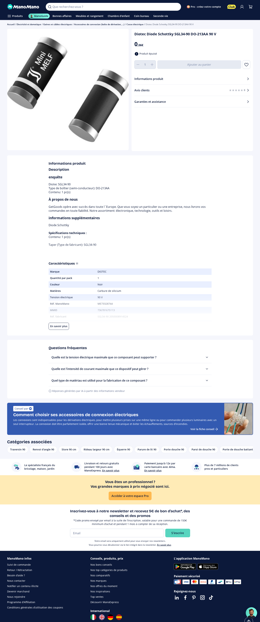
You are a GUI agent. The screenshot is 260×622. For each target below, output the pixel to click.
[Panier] (250, 7)
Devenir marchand (18, 591)
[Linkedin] (177, 597)
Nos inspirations (100, 591)
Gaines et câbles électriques (57, 24)
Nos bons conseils (101, 564)
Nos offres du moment (103, 586)
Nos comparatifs (100, 575)
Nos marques (98, 580)
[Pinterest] (194, 597)
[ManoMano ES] (119, 617)
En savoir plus (164, 544)
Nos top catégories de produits (108, 570)
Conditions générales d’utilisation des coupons (35, 607)
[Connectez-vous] (242, 7)
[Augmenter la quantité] (152, 64)
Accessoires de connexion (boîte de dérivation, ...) (99, 24)
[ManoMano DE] (110, 617)
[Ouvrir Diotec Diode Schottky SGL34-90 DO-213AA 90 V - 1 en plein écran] (68, 89)
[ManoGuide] (251, 613)
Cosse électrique (135, 24)
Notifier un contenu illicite (22, 586)
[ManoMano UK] (102, 617)
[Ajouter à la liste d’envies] (246, 64)
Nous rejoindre (16, 596)
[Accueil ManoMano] (24, 7)
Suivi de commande (19, 564)
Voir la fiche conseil (202, 429)
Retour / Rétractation (19, 570)
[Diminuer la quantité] (138, 64)
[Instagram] (202, 597)
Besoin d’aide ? (16, 575)
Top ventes (96, 596)
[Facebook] (185, 597)
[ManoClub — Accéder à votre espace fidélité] (231, 7)
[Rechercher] (49, 6)
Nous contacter (16, 580)
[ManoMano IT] (93, 617)
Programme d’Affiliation (21, 602)
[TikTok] (211, 597)
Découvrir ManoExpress (104, 602)
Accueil (10, 24)
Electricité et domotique (29, 24)
